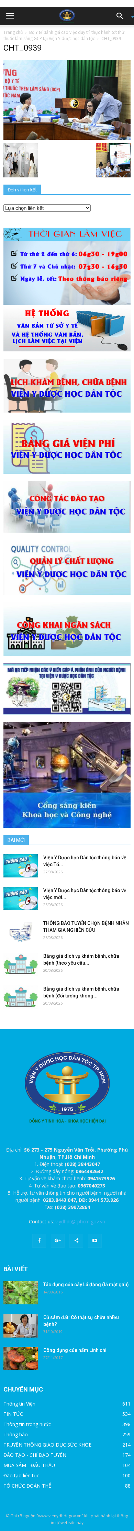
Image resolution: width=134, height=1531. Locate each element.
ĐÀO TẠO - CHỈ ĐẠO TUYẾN (34, 1455)
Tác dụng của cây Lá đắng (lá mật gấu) (86, 1284)
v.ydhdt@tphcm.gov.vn (80, 1221)
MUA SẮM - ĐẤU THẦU (29, 1465)
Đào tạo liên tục (21, 1475)
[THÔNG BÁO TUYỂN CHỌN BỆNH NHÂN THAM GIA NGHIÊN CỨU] (20, 931)
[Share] (76, 1241)
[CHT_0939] (67, 99)
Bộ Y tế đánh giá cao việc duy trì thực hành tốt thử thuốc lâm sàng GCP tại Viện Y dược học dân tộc (63, 35)
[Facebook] (39, 1241)
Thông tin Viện (19, 1403)
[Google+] (58, 1241)
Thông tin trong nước (27, 1424)
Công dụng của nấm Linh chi (75, 1350)
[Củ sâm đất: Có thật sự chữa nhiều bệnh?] (20, 1326)
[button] (122, 16)
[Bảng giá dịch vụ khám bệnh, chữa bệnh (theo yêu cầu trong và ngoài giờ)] (20, 964)
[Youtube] (95, 1241)
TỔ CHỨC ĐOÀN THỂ (27, 1485)
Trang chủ (13, 32)
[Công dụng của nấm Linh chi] (20, 1358)
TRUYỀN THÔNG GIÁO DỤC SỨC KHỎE (47, 1444)
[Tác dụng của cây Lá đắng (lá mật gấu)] (20, 1293)
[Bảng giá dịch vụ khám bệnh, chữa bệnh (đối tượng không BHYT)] (20, 997)
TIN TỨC (13, 1414)
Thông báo (15, 1434)
